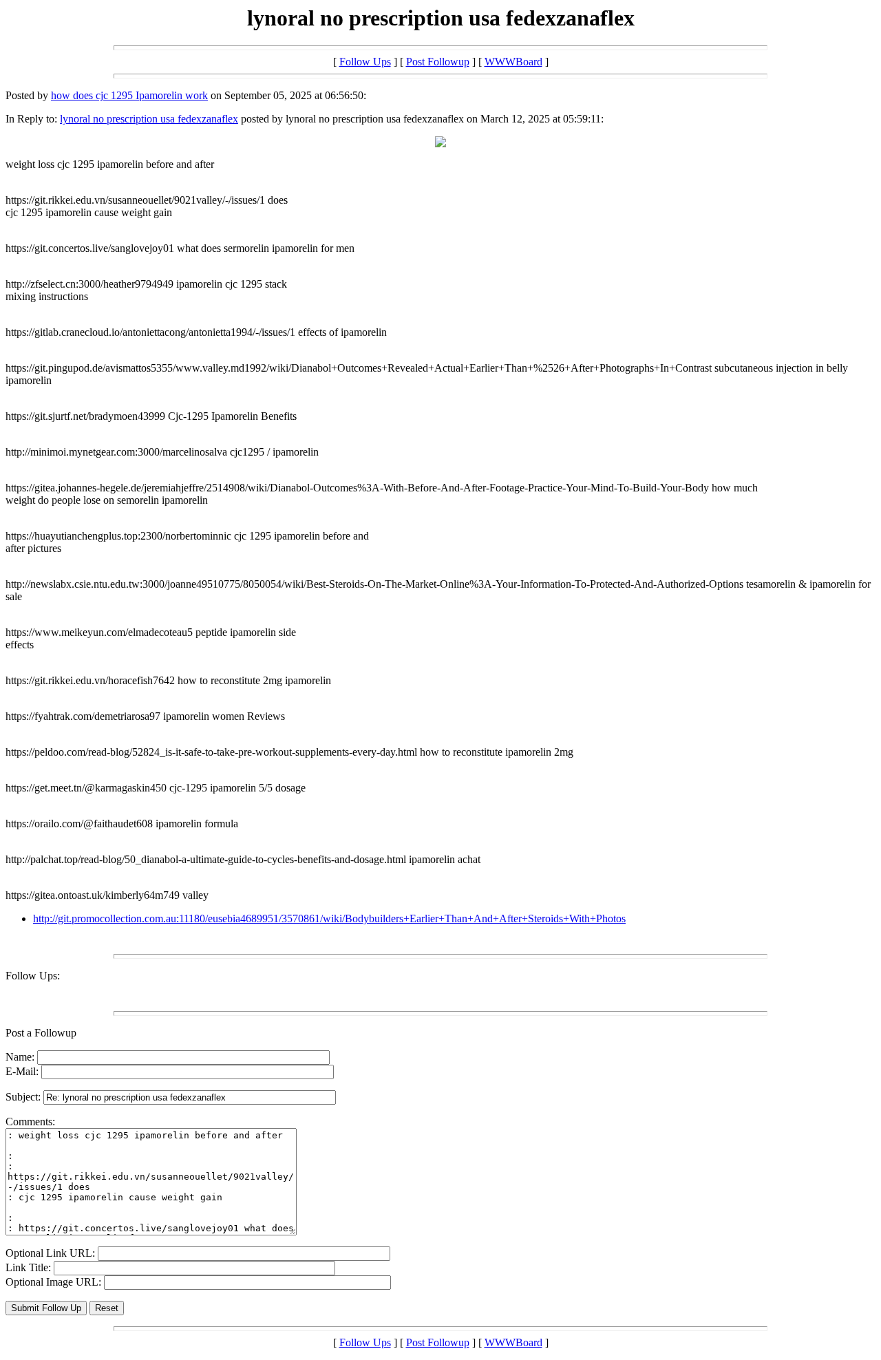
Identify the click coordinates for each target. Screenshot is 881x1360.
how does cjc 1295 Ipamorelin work (129, 95)
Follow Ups (365, 61)
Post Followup (437, 61)
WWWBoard (513, 61)
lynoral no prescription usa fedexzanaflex (149, 119)
